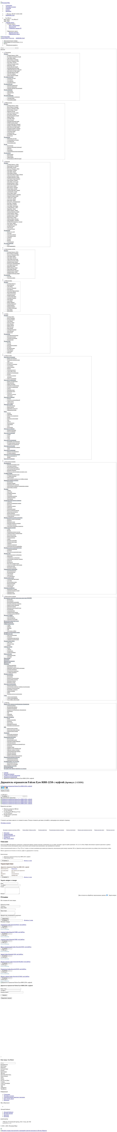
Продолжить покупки (6, 998)
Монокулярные (10, 154)
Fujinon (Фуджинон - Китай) (12, 196)
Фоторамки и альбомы (11, 567)
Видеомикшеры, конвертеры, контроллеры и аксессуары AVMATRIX (18, 598)
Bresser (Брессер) (10, 285)
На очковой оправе (11, 348)
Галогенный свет (10, 616)
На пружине (9, 494)
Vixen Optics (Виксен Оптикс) (13, 290)
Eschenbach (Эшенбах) (11, 298)
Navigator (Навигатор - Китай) (13, 211)
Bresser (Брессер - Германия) (13, 166)
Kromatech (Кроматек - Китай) (13, 177)
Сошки (8, 438)
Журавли (9, 530)
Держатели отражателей (12, 544)
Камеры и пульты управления (13, 605)
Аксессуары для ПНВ (8, 404)
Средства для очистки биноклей (13, 400)
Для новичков (10, 79)
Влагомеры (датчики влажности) (13, 741)
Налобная (9, 346)
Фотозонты (9, 504)
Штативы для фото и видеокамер (13, 519)
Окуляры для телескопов (12, 364)
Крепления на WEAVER (12, 724)
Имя (2, 883)
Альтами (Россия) (10, 132)
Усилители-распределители (12, 612)
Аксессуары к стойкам (11, 631)
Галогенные (9, 580)
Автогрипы (9, 656)
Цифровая (9, 352)
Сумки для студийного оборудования (14, 564)
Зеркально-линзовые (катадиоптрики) (14, 88)
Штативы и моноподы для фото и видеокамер (13, 517)
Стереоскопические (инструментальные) (15, 151)
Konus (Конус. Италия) (11, 257)
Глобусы (9, 421)
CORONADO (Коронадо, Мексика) (14, 69)
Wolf (8, 712)
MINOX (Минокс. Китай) (12, 267)
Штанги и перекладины (11, 536)
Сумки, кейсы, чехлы (11, 371)
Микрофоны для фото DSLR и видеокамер (15, 668)
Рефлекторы (9, 507)
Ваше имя (3, 988)
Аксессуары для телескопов (9, 357)
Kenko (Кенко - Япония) (12, 204)
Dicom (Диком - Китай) (11, 193)
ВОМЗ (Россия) (10, 326)
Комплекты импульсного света (13, 474)
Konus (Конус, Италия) (11, 62)
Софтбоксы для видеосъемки (13, 639)
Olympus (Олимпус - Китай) (12, 214)
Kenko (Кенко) (10, 299)
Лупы (6, 313)
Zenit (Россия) (10, 332)
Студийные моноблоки (11, 476)
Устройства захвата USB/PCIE (13, 613)
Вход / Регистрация (14, 25)
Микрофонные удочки (11, 666)
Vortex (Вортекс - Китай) (12, 224)
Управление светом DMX (12, 619)
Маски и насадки (10, 407)
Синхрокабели (10, 575)
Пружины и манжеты (11, 453)
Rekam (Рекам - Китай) (11, 217)
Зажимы (8, 539)
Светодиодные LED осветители (13, 469)
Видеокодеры (9, 599)
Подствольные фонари (8, 767)
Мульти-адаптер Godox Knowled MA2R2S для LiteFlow (15, 961)
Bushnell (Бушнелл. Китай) (12, 262)
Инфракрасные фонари (11, 410)
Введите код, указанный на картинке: (11, 915)
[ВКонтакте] (1, 787)
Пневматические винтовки (12, 758)
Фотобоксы (9, 550)
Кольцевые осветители (11, 470)
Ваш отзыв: (4, 910)
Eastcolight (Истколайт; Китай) (13, 121)
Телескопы (8, 52)
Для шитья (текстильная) (12, 338)
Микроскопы (8, 102)
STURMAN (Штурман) (12, 308)
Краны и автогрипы (8, 653)
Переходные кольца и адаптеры (13, 514)
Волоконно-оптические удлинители (14, 603)
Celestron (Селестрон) (11, 293)
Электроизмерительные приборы (13, 751)
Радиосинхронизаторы (11, 570)
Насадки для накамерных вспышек (14, 503)
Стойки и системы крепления (10, 527)
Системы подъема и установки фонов (14, 533)
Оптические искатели (11, 370)
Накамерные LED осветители (13, 484)
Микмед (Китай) (10, 325)
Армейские (9, 237)
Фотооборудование (10, 461)
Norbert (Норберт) (10, 305)
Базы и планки (10, 722)
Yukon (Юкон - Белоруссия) (12, 181)
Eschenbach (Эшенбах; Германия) (13, 128)
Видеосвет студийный (8, 615)
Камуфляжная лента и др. (12, 762)
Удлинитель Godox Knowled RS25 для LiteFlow (13, 924)
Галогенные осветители (11, 466)
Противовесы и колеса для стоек (13, 532)
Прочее (7, 702)
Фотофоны (6, 489)
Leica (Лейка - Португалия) (12, 206)
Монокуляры (8, 280)
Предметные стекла (11, 391)
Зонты (8, 425)
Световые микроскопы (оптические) (14, 147)
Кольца (8, 718)
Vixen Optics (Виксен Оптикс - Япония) (15, 174)
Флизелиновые (10, 499)
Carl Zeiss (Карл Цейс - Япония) (13, 190)
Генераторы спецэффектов (9, 587)
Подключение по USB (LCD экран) (14, 158)
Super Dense (9, 491)
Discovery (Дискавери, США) (13, 61)
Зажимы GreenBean (11, 691)
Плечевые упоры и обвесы (9, 641)
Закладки (6, 1115)
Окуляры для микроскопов (12, 387)
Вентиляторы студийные (12, 589)
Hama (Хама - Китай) (11, 200)
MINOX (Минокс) (11, 302)
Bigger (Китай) (10, 328)
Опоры (8, 435)
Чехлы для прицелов (11, 431)
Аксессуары (8, 355)
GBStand (9, 626)
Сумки (5, 695)
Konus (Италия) (10, 324)
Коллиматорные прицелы (12, 707)
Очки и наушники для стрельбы (10, 765)
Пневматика (9, 714)
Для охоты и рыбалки (11, 234)
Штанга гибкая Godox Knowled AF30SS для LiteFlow (15, 976)
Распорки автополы (11, 537)
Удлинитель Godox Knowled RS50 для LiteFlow (13, 969)
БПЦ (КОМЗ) (10, 311)
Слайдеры (9, 649)
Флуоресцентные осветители (12, 467)
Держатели (9, 543)
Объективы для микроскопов (13, 385)
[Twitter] (3, 787)
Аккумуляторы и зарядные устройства (15, 559)
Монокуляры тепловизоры (12, 734)
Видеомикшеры (10, 600)
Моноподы (9, 520)
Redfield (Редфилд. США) (12, 272)
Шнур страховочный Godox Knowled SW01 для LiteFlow (16, 947)
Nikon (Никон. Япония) (11, 269)
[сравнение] (26, 796)
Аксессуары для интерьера (9, 458)
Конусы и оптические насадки (13, 510)
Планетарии (9, 414)
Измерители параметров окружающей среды (16, 744)
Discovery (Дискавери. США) (13, 254)
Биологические (10, 145)
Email (2, 886)
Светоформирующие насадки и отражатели (12, 500)
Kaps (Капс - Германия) (12, 203)
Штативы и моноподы (8, 673)
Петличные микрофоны (12, 669)
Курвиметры (9, 745)
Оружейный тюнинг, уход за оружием (11, 761)
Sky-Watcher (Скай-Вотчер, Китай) (14, 56)
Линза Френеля (10, 349)
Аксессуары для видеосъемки (10, 684)
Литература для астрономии (12, 372)
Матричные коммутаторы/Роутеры (14, 608)
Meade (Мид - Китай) (11, 208)
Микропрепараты (10, 382)
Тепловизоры (6, 732)
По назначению (7, 137)
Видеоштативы (10, 675)
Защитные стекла (10, 585)
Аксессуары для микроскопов (10, 380)
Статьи (7, 9)
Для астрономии (10, 241)
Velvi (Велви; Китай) (11, 131)
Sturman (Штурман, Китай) (12, 66)
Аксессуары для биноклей (9, 397)
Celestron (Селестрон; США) (13, 112)
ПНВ (5, 727)
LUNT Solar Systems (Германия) (13, 178)
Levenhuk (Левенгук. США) (12, 252)
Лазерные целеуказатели (12, 708)
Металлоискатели (10, 423)
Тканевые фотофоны (11, 497)
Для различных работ (11, 142)
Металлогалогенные (11, 583)
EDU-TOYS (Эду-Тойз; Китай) (13, 127)
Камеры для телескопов (12, 358)
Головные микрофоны (11, 665)
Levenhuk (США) (10, 316)
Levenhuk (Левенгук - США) (13, 164)
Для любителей (10, 81)
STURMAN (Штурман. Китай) (13, 273)
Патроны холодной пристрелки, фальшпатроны (16, 709)
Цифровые (9, 148)
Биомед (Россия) (10, 120)
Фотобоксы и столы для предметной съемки (13, 547)
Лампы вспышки (10, 477)
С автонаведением (10, 98)
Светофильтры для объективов (13, 557)
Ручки (8, 437)
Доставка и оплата (10, 7)
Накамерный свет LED (8, 622)
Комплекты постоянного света (13, 464)
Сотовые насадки (10, 516)
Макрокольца (9, 556)
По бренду (6, 54)
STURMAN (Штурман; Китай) (13, 130)
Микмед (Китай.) (10, 117)
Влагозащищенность (11, 246)
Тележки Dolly (10, 651)
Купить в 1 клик (5, 790)
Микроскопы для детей (11, 138)
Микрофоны (6, 663)
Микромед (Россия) (11, 111)
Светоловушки (10, 573)
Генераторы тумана (11, 593)
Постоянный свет (7, 463)
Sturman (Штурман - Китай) (12, 184)
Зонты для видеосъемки (12, 635)
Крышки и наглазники (11, 430)
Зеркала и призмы (10, 367)
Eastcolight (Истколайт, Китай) (13, 68)
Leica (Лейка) (9, 300)
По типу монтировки (8, 89)
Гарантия (8, 8)
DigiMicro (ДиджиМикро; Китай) (13, 125)
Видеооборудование (10, 596)
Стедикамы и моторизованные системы (12, 632)
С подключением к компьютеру (13, 96)
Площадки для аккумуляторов (13, 688)
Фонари (8, 417)
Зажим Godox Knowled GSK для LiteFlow (12, 954)
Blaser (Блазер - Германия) (12, 187)
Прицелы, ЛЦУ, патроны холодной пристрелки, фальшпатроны (16, 704)
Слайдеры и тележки (8, 646)
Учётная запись (9, 22)
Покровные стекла (11, 390)
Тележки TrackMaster (11, 652)
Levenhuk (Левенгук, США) (12, 55)
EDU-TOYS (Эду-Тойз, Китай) (13, 71)
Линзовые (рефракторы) (12, 86)
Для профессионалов (11, 82)
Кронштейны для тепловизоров (13, 441)
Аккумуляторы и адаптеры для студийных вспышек (17, 479)
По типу (5, 144)
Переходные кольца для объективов (14, 554)
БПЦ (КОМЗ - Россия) (11, 167)
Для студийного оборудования (13, 699)
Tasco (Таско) (9, 309)
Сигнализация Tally (11, 610)
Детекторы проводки (11, 742)
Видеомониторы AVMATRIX (13, 602)
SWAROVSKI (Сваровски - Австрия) (14, 221)
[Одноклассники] (5, 787)
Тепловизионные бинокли (12, 735)
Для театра (9, 233)
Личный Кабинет (8, 1112)
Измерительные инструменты (10, 737)
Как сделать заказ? (9, 838)
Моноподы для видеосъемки (13, 678)
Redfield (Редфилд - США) (12, 216)
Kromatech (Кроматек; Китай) (13, 115)
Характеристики (8, 834)
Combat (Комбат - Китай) (12, 191)
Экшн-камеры (10, 424)
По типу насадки (7, 152)
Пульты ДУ (9, 560)
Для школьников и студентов (13, 140)
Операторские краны (11, 655)
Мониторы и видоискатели (9, 661)
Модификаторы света (8, 633)
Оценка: (3, 906)
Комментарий (4, 992)
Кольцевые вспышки (11, 483)
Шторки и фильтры (11, 513)
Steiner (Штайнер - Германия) (13, 220)
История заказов (8, 1113)
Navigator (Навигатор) (11, 303)
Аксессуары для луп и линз (9, 445)
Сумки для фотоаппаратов (12, 698)
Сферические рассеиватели (12, 511)
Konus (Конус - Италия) (12, 170)
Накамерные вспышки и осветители (11, 480)
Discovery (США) (10, 322)
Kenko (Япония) (10, 331)
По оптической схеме (8, 84)
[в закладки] (24, 796)
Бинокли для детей (11, 231)
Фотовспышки (10, 481)
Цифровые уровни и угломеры (13, 750)
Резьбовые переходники (12, 542)
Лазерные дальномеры (11, 754)
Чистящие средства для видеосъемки (14, 694)
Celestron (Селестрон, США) (13, 64)
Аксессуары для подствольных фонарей (12, 454)
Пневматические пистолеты (12, 760)
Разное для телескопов (11, 378)
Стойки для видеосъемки (9, 623)
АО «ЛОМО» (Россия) (11, 134)
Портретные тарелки (11, 509)
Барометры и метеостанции (12, 418)
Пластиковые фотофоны (12, 496)
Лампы (8, 692)
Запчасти (9, 388)
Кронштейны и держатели (12, 689)
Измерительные (10, 339)
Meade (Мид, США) (11, 65)
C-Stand (8, 625)
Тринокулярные (10, 157)
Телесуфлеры (6, 659)
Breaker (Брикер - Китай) (12, 188)
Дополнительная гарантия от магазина (14, 1097)
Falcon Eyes (14, 868)
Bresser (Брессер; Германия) (12, 107)
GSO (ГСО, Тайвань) (11, 74)
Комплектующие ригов (11, 685)
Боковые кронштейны (11, 719)
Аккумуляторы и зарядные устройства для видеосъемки (18, 686)
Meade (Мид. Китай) (11, 266)
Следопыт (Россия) (11, 229)
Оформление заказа (14, 34)
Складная (9, 344)
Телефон (3, 885)
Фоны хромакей (7, 658)
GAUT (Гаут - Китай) (11, 198)
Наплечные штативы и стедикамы (14, 523)
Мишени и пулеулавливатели (13, 451)
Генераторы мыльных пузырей (13, 590)
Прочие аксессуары (11, 566)
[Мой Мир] (7, 787)
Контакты (8, 11)
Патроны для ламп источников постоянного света (17, 471)
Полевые (9, 239)
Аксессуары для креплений (9, 433)
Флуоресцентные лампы (12, 582)
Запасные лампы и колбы (9, 577)
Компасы (9, 413)
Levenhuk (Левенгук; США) (12, 105)
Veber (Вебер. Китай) (11, 256)
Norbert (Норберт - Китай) (12, 213)
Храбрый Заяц (10, 715)
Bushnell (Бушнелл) (11, 295)
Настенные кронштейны (12, 540)
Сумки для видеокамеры (12, 696)
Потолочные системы (11, 534)
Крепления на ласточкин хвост (13, 725)
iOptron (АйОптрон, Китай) (12, 75)
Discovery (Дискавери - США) (13, 168)
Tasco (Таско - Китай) (11, 223)
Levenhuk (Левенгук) (11, 283)
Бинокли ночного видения (12, 728)
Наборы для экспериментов (12, 415)
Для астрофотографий (11, 99)
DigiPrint (9, 490)
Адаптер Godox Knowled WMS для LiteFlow (13, 939)
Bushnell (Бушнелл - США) (12, 183)
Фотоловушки (10, 427)
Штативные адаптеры (11, 681)
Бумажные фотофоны (11, 493)
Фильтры (9, 368)
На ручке (9, 342)
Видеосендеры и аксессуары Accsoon (11, 620)
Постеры (9, 374)
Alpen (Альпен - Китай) (11, 186)
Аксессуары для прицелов (9, 428)
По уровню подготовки (8, 76)
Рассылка (6, 1116)
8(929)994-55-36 (18, 42)
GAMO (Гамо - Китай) (11, 197)
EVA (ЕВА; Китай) (10, 118)
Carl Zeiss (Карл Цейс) (11, 296)
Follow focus (9, 642)
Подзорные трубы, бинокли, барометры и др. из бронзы (15, 768)
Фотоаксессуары (7, 553)
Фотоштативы (10, 676)
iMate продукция (7, 662)
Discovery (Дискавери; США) (13, 108)
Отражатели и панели (11, 506)
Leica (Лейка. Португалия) (12, 265)
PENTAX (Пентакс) (11, 306)
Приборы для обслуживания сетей (14, 748)
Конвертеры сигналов (11, 606)
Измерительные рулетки (12, 740)
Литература (9, 392)
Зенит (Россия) (10, 227)
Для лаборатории (10, 141)
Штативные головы (11, 522)
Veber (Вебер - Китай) (11, 171)
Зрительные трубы (10, 249)
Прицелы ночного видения (12, 731)
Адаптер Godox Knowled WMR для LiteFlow (13, 932)
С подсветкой (9, 351)
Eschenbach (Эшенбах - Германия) (14, 194)
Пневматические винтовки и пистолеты (12, 757)
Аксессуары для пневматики (9, 450)
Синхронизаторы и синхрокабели (10, 569)
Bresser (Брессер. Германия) (12, 253)
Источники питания (11, 405)
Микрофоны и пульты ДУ (12, 408)
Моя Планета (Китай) (11, 292)
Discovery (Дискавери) (11, 288)
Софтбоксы (9, 501)
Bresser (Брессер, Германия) (12, 59)
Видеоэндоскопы (10, 738)
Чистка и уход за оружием (12, 764)
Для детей (9, 276)
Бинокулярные (10, 155)
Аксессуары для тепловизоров (10, 440)
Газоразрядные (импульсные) (13, 579)
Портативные (9, 150)
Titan (8, 629)
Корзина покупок (13, 32)
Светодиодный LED (11, 618)
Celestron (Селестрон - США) (13, 176)
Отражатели (9, 636)
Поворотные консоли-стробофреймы (14, 546)
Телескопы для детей (11, 78)
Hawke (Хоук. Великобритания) (13, 263)
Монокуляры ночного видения (13, 730)
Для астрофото (10, 365)
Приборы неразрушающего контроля (14, 755)
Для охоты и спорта (11, 277)
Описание (6, 832)
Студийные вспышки (8, 473)
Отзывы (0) (7, 837)
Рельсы (8, 648)
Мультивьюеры (10, 609)
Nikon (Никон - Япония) (12, 173)
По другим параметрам (8, 95)
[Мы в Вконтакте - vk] (5, 1106)
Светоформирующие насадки (13, 638)
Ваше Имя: (4, 907)
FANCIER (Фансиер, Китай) (12, 72)
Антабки (9, 434)
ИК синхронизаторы (11, 572)
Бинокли (7, 161)
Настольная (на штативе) (12, 345)
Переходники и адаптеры (12, 487)
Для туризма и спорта (11, 236)
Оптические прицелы (11, 705)
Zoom (8, 244)
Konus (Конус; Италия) (11, 114)
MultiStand (9, 628)
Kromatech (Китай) (11, 319)
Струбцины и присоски (11, 524)
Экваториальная (10, 92)
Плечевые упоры (10, 643)
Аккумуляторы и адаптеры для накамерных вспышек (17, 486)
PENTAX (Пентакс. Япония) (13, 270)
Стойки (8, 529)
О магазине (8, 5)
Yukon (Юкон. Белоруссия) (12, 259)
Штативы (9, 398)
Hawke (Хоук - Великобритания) (13, 201)
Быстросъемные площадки (12, 679)
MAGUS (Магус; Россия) (12, 110)
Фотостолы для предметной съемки (14, 552)
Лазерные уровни (10, 747)
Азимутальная (10, 91)
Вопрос (3, 893)
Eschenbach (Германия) (11, 329)
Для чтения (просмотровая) (12, 335)
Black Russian (10, 711)
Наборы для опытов (11, 384)
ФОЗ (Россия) (10, 135)
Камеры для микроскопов (12, 381)
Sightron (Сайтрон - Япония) (12, 219)
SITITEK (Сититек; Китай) (12, 122)
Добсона (9, 94)
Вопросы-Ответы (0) (9, 835)
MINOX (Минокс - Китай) (12, 210)
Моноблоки (9, 721)
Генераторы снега (10, 592)
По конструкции (7, 341)
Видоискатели (10, 562)
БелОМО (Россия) (11, 226)
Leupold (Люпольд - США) (12, 207)
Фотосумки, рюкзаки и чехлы (13, 563)
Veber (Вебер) (10, 286)
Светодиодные (10, 586)
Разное (5, 411)
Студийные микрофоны (12, 672)
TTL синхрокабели (11, 576)
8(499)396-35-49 (9, 15)
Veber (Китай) (10, 321)
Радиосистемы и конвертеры (12, 671)
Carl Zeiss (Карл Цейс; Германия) (13, 124)
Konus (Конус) (10, 289)
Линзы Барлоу (10, 362)
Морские (9, 240)
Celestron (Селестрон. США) (13, 260)
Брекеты (9, 645)
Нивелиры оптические (11, 752)
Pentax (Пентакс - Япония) (12, 180)
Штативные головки (11, 682)
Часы (8, 420)
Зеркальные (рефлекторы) (12, 85)
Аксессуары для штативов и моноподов (15, 526)
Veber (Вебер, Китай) (11, 58)
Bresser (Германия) (11, 318)
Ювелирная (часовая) (11, 336)
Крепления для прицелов (9, 717)
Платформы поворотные (12, 549)
